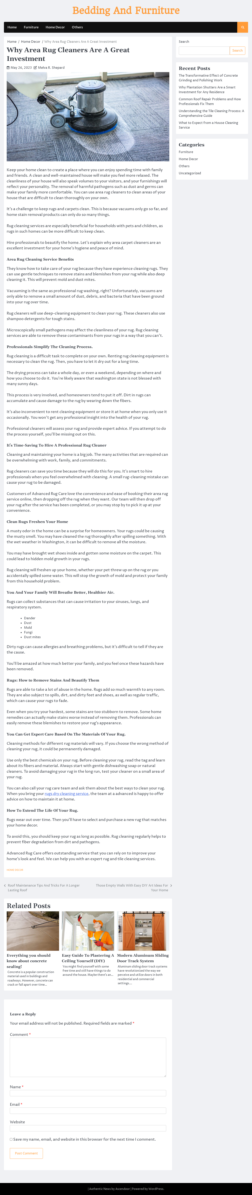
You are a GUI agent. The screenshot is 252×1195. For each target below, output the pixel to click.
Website (17, 1122)
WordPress (155, 1189)
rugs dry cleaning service (66, 793)
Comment (20, 1034)
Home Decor (55, 27)
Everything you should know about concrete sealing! (29, 961)
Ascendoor (122, 1189)
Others (77, 27)
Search (184, 42)
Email (16, 1104)
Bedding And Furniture (126, 10)
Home (12, 27)
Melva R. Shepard (51, 68)
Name (17, 1087)
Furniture (31, 27)
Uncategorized (190, 173)
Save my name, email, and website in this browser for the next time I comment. (84, 1139)
